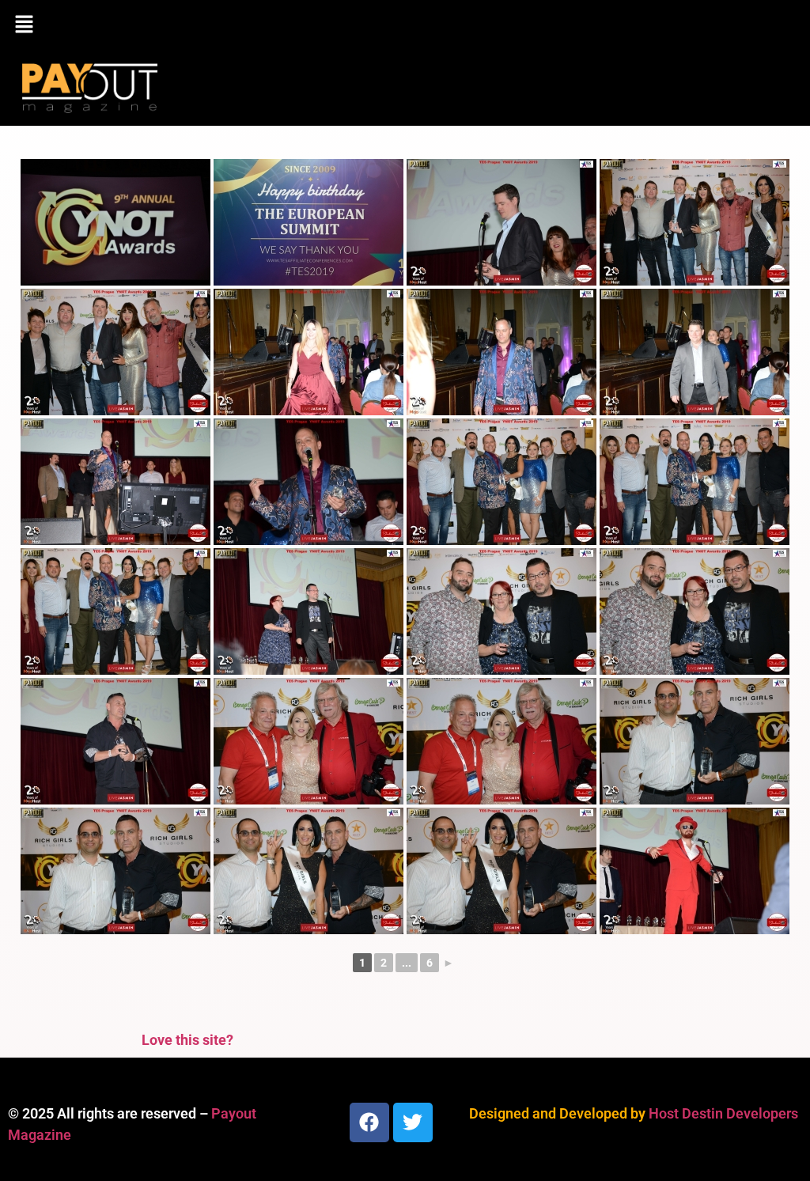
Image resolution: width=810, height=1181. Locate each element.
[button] (405, 25)
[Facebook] (369, 1122)
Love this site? (187, 1039)
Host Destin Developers (723, 1113)
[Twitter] (413, 1122)
